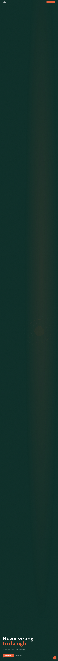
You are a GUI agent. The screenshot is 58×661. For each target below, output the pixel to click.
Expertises (19, 1)
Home (9, 1)
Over (14, 1)
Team (24, 1)
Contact (35, 1)
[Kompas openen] (54, 657)
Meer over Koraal (18, 655)
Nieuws (29, 1)
